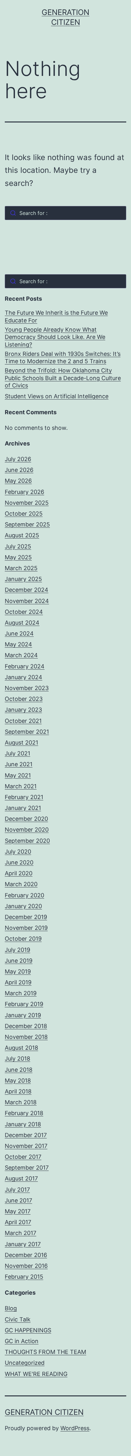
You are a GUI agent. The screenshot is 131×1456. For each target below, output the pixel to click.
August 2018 (21, 1047)
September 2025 (27, 524)
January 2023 (23, 709)
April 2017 (18, 1222)
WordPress (74, 1428)
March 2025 (21, 568)
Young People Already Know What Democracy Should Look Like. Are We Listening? (55, 337)
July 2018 (17, 1058)
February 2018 (24, 1113)
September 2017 (27, 1167)
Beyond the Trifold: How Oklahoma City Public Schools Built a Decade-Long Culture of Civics (63, 378)
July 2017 (17, 1189)
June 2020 (19, 862)
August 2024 (22, 622)
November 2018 (26, 1036)
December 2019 (26, 917)
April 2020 (18, 873)
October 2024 (24, 611)
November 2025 (27, 502)
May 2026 (18, 480)
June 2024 (19, 633)
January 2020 (23, 906)
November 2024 (27, 601)
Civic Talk (18, 1319)
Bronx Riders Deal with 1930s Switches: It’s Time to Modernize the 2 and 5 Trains (63, 357)
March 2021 (21, 786)
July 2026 (18, 459)
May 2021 (18, 775)
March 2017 (20, 1233)
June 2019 (18, 960)
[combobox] (65, 213)
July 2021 (17, 753)
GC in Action (21, 1341)
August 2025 (22, 535)
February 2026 (24, 492)
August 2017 (21, 1178)
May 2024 (18, 644)
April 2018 (18, 1091)
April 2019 (18, 982)
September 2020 (27, 840)
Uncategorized (25, 1362)
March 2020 (21, 884)
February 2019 (24, 1004)
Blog (11, 1308)
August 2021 (21, 742)
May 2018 (18, 1080)
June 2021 (18, 764)
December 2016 (26, 1255)
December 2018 (26, 1026)
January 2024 (23, 677)
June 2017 (18, 1200)
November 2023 (27, 688)
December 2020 (26, 818)
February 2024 (25, 666)
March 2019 (21, 993)
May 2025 (18, 557)
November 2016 (26, 1265)
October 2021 (23, 720)
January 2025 (23, 579)
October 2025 (24, 513)
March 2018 (21, 1102)
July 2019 (17, 949)
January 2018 (23, 1124)
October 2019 (23, 938)
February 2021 (24, 797)
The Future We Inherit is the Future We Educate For (56, 316)
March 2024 (21, 655)
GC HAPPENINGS (28, 1330)
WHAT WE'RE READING (36, 1374)
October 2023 (24, 698)
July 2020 (18, 851)
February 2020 (24, 895)
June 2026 (19, 470)
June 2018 (18, 1069)
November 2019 (26, 927)
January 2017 (23, 1244)
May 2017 (18, 1211)
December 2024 (26, 589)
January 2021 (23, 808)
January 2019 (23, 1015)
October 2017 (23, 1156)
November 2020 (27, 829)
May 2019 (18, 971)
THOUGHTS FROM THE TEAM (45, 1352)
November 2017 (26, 1146)
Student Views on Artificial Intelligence (56, 396)
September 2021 (27, 731)
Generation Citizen (44, 1412)
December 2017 (26, 1135)
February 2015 (24, 1276)
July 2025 (18, 546)
